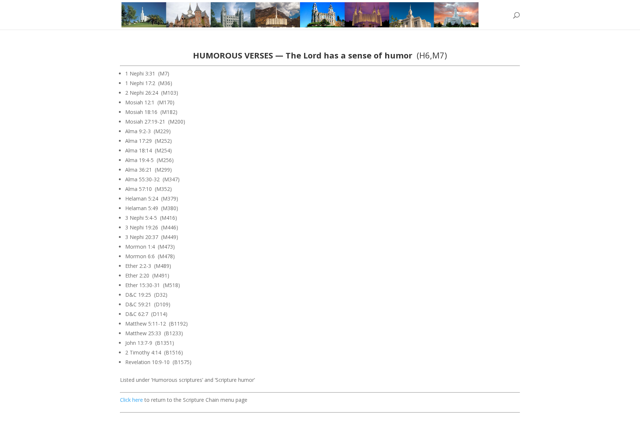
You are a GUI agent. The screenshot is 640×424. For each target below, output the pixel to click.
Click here (131, 399)
